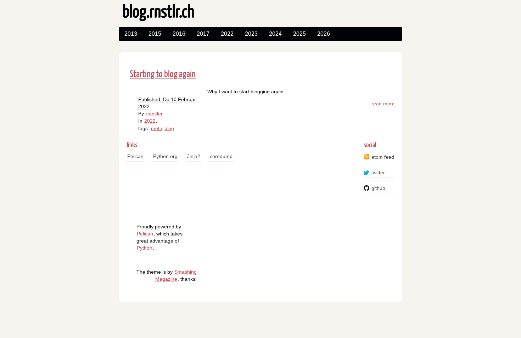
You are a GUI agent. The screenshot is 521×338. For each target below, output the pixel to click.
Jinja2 (193, 156)
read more (383, 103)
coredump (221, 156)
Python (144, 248)
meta (156, 128)
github (378, 188)
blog (169, 128)
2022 (227, 34)
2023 (251, 34)
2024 (275, 34)
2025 (299, 34)
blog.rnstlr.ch (158, 12)
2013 (130, 34)
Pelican (135, 156)
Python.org (165, 156)
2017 (203, 34)
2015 (155, 34)
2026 (323, 34)
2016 (179, 34)
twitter (378, 172)
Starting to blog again (163, 74)
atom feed (382, 157)
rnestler (154, 113)
